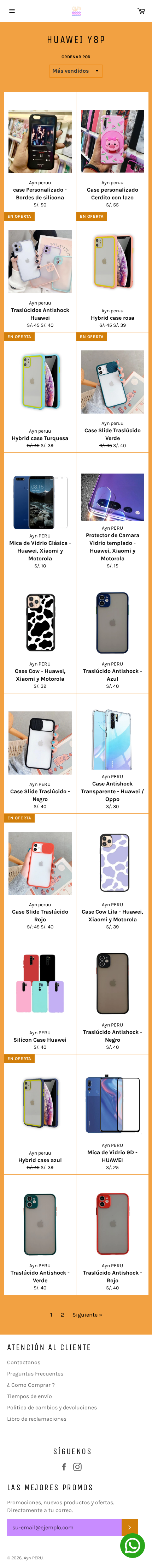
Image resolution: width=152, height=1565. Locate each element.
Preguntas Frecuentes (35, 1373)
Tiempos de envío (29, 1396)
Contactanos (23, 1362)
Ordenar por (76, 56)
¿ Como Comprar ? (31, 1385)
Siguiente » (87, 1314)
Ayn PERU (33, 1557)
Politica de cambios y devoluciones (52, 1407)
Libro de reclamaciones (36, 1418)
